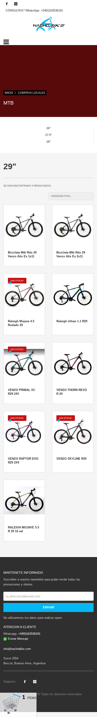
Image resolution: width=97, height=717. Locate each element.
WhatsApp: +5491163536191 (44, 10)
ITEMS (29, 698)
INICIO (9, 92)
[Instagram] (15, 3)
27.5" (48, 135)
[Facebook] (6, 3)
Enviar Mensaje (18, 638)
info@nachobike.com (17, 649)
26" (48, 128)
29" (48, 141)
